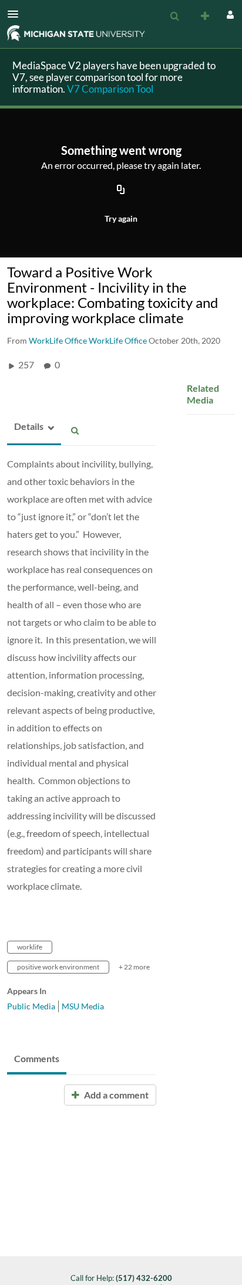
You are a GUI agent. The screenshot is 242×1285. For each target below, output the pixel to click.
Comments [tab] (36, 1058)
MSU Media (83, 1006)
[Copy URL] (121, 190)
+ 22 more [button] (134, 966)
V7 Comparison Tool (110, 89)
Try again (121, 218)
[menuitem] (174, 16)
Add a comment (115, 1094)
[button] (16, 14)
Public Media (31, 1006)
